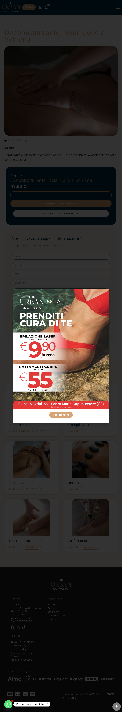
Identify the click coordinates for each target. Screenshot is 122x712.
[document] (61, 356)
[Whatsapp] (8, 704)
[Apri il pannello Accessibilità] (116, 706)
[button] (17, 294)
